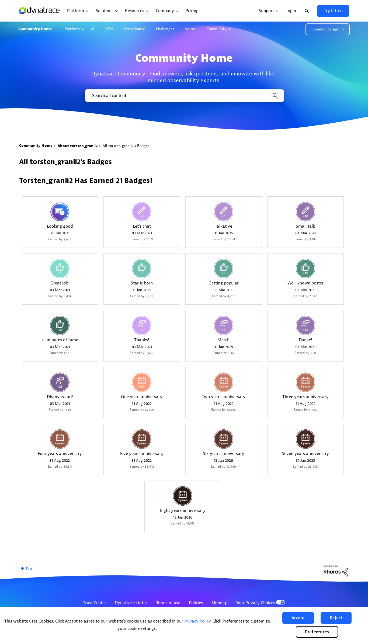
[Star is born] (141, 268)
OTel (109, 29)
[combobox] (184, 95)
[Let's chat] (141, 211)
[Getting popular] (223, 268)
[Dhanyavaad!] (60, 382)
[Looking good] (60, 211)
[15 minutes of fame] (60, 325)
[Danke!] (305, 325)
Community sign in (327, 29)
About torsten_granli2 (78, 146)
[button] (298, 618)
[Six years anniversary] (223, 439)
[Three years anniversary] (305, 382)
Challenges (165, 29)
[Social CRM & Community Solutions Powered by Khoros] (336, 570)
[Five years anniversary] (141, 439)
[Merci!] (223, 325)
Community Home (35, 29)
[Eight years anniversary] (182, 496)
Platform (72, 29)
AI (92, 29)
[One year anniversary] (141, 382)
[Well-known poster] (305, 268)
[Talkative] (223, 211)
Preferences (317, 632)
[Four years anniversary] (60, 439)
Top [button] (29, 568)
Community (217, 29)
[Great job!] (60, 268)
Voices (190, 29)
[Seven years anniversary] (305, 439)
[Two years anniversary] (223, 382)
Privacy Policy (197, 621)
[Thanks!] (141, 325)
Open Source (134, 29)
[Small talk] (305, 211)
